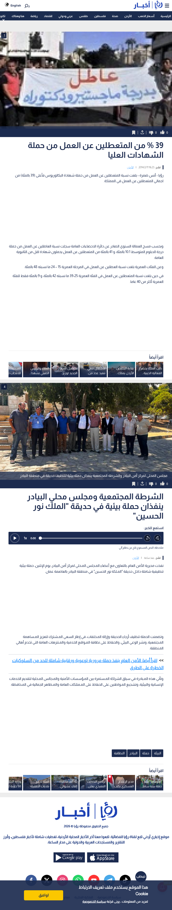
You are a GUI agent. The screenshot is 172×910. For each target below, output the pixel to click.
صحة (115, 16)
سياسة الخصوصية (94, 901)
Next (4, 431)
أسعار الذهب (146, 16)
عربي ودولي (65, 16)
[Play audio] (15, 538)
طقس (83, 16)
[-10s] (147, 538)
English (16, 5)
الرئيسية (166, 16)
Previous (167, 431)
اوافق (44, 895)
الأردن (128, 16)
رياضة (34, 16)
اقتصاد (48, 16)
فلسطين (100, 16)
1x (25, 538)
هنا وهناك (18, 16)
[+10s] (158, 538)
